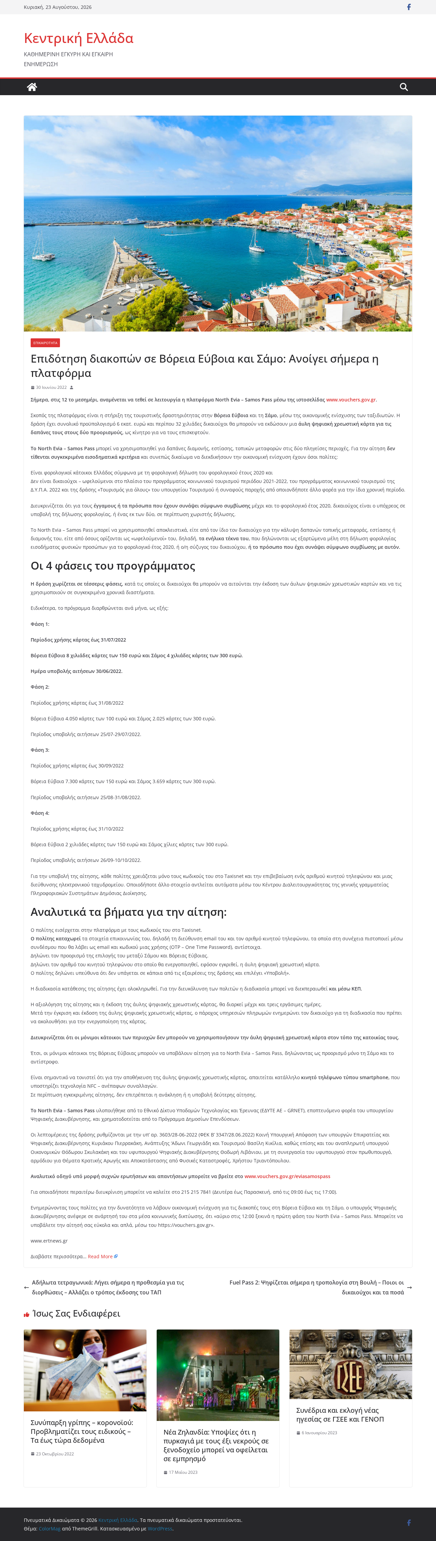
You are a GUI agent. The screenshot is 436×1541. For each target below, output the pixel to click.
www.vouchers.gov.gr (351, 399)
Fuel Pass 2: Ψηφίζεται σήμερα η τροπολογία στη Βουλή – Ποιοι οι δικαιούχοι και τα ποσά (317, 1287)
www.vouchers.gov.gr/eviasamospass (287, 1176)
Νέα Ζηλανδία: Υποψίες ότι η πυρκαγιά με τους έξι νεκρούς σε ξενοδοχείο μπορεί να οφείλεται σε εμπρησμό (216, 1445)
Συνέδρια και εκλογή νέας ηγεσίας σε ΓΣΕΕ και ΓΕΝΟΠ (340, 1415)
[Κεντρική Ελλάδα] (32, 87)
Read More (100, 1256)
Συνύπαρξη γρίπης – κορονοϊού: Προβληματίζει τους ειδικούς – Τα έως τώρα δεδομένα (82, 1431)
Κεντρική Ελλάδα (79, 37)
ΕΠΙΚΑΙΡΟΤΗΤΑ (45, 342)
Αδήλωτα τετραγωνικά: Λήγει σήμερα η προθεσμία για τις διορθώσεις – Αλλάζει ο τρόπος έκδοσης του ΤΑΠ (108, 1287)
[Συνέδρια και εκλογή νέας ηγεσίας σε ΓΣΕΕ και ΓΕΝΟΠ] (351, 1334)
